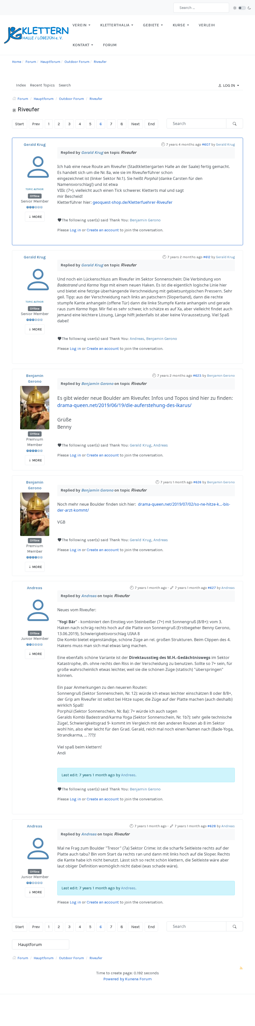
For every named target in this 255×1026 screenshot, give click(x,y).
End (151, 124)
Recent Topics (42, 85)
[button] (82, 25)
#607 (206, 144)
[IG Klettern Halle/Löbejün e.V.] (36, 34)
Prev (36, 124)
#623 (197, 375)
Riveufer (128, 152)
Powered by (113, 979)
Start (19, 124)
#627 (212, 588)
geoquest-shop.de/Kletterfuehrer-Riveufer (133, 202)
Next (135, 124)
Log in (75, 230)
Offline (35, 196)
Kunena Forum (138, 979)
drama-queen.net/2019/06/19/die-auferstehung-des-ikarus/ (124, 405)
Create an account (103, 230)
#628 (211, 826)
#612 (206, 257)
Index (21, 85)
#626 (197, 482)
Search (65, 85)
